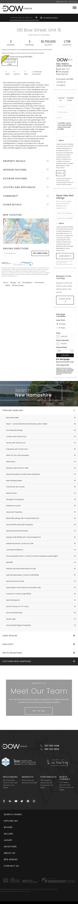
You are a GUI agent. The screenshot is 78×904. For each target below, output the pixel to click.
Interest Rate (61, 347)
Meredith (9, 562)
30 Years (62, 324)
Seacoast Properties (14, 512)
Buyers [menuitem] (8, 827)
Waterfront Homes (13, 506)
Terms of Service (61, 184)
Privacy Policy (60, 168)
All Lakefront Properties (15, 499)
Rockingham (27, 282)
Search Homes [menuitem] (13, 814)
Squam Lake (11, 619)
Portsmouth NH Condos (15, 487)
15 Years (61, 328)
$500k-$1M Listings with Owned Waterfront (22, 518)
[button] (36, 17)
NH (19, 282)
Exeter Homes (11, 493)
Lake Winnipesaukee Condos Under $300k (22, 575)
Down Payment (62, 340)
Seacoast (8, 644)
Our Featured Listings (14, 430)
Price (58, 333)
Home (5, 282)
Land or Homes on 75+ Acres (17, 606)
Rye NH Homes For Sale (15, 581)
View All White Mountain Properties (19, 524)
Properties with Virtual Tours (17, 449)
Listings (13, 282)
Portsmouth (39, 282)
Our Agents (60, 85)
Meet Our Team (39, 711)
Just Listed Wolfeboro (14, 550)
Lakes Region (10, 635)
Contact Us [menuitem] (11, 865)
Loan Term (60, 320)
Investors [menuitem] (10, 846)
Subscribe (64, 256)
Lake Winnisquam (13, 600)
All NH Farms (10, 461)
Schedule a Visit (70, 99)
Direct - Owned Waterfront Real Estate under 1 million (26, 424)
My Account (72, 2)
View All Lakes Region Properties (18, 625)
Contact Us (60, 82)
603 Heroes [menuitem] (11, 859)
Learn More (65, 299)
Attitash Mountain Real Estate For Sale (21, 568)
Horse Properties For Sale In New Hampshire (23, 474)
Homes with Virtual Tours (15, 443)
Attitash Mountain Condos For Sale (19, 543)
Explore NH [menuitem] (11, 820)
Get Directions (40, 253)
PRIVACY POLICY (26, 891)
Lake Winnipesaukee (14, 480)
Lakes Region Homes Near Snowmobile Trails (23, 587)
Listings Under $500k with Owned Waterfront (23, 537)
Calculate (65, 355)
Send (59, 173)
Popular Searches (13, 410)
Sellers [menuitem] (8, 833)
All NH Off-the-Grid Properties (17, 455)
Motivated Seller (12, 417)
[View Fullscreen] (5, 228)
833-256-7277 (62, 2)
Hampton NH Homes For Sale (17, 468)
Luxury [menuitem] (8, 840)
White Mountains (12, 653)
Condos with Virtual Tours (16, 436)
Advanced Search (50, 18)
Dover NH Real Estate (14, 612)
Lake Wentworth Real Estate (17, 531)
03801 (7, 285)
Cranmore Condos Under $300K (18, 594)
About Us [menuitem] (9, 853)
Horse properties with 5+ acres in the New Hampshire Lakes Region (32, 556)
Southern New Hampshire (17, 661)
